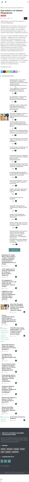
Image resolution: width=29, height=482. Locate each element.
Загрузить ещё (14, 250)
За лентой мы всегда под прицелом (16, 198)
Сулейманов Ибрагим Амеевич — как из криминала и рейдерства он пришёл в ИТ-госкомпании (19, 174)
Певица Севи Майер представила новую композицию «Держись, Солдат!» (18, 190)
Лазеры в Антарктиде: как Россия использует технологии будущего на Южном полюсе (19, 224)
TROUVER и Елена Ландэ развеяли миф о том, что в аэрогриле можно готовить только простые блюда (19, 132)
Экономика (15, 452)
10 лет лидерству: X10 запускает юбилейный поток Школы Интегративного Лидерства (18, 90)
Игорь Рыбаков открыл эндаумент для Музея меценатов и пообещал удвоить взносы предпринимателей (19, 157)
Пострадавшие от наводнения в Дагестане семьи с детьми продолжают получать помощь (18, 98)
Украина (8, 452)
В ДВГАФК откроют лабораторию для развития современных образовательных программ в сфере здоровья (18, 107)
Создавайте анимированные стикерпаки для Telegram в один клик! (18, 207)
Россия (22, 449)
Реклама (16, 449)
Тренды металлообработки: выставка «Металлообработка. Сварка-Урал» (18, 216)
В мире (3, 449)
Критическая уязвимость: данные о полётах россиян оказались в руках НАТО (18, 182)
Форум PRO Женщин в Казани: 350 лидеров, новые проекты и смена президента (19, 140)
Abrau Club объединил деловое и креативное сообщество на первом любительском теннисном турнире (19, 115)
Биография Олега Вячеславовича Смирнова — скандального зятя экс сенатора (18, 241)
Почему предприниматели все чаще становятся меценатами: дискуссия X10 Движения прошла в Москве (19, 124)
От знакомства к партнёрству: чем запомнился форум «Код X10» (19, 147)
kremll (10, 18)
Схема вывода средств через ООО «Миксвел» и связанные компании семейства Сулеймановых (19, 165)
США (2, 452)
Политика (3, 15)
